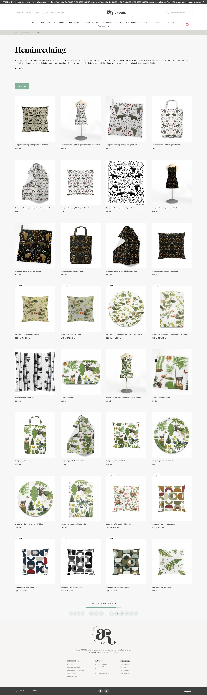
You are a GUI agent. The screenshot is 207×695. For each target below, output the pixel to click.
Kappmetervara (65, 22)
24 (91, 614)
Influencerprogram (57, 13)
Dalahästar (156, 22)
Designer (118, 22)
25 (96, 614)
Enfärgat (145, 22)
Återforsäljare (103, 26)
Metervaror (45, 22)
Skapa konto (72, 673)
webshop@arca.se (102, 673)
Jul (166, 22)
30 (122, 614)
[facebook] (100, 691)
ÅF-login (44, 13)
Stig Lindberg (106, 22)
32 (131, 614)
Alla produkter (126, 673)
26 (101, 614)
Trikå (55, 22)
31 (126, 614)
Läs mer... (21, 68)
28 (112, 614)
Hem (16, 33)
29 (117, 614)
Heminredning (132, 22)
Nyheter (35, 22)
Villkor (36, 13)
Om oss (29, 13)
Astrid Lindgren (91, 22)
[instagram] (106, 691)
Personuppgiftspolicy (75, 670)
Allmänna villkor (73, 667)
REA (172, 22)
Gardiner (78, 22)
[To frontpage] (116, 12)
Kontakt (20, 13)
